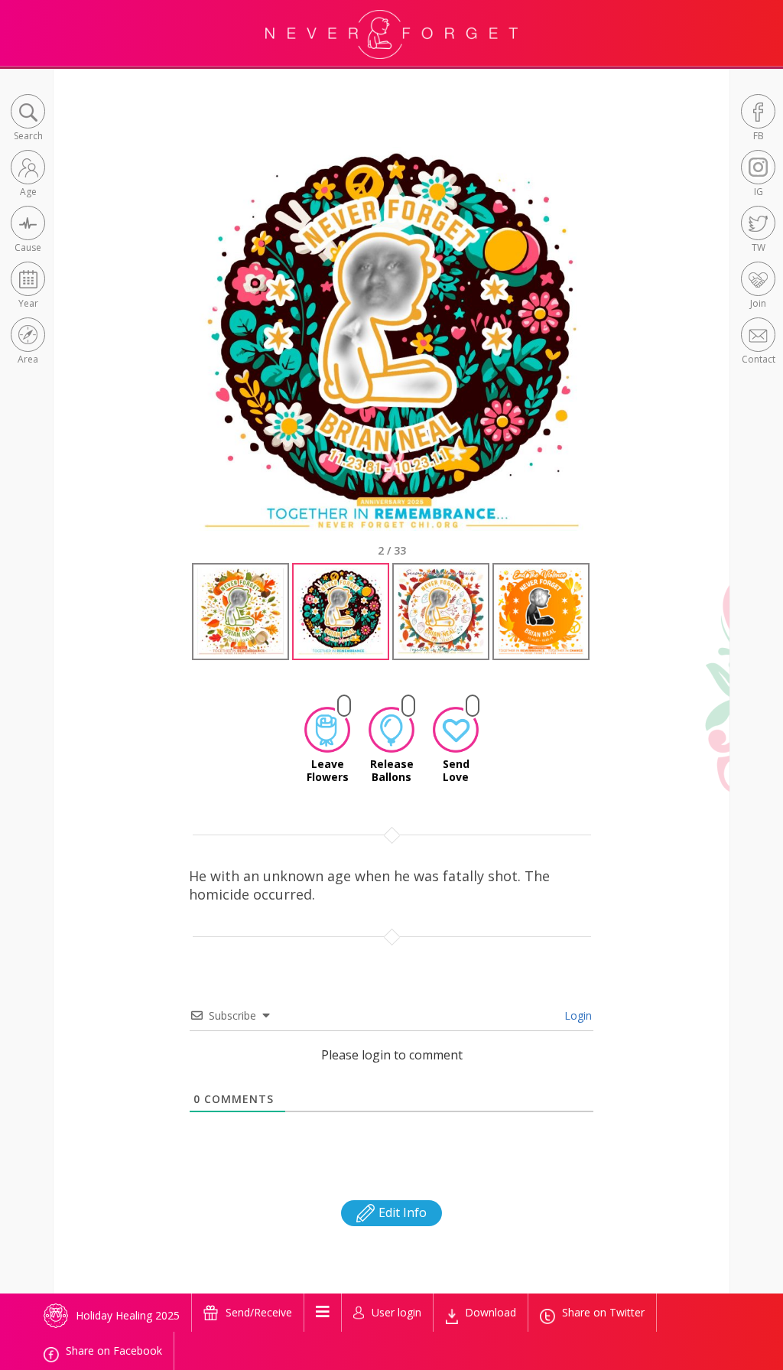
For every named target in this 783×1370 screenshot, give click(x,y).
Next (610, 352)
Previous (176, 352)
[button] (28, 119)
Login (576, 1015)
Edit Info (401, 1212)
